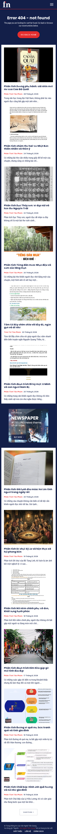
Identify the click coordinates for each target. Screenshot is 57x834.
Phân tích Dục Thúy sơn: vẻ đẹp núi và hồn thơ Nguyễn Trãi (26, 207)
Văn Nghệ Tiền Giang (27, 828)
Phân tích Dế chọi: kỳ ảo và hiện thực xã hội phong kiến (27, 550)
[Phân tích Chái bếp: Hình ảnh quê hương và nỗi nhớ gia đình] (28, 765)
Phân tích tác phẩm (13, 94)
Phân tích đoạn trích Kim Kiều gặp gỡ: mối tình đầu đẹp (26, 669)
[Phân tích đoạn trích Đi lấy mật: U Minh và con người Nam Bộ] (28, 362)
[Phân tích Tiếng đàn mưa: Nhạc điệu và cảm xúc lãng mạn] (28, 243)
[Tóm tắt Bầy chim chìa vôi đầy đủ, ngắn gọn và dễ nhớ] (28, 303)
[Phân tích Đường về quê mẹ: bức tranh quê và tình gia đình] (28, 706)
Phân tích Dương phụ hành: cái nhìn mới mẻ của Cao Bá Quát (28, 88)
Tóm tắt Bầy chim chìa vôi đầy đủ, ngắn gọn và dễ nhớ (27, 326)
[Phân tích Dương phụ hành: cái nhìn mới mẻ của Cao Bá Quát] (28, 64)
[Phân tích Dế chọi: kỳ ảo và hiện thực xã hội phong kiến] (28, 527)
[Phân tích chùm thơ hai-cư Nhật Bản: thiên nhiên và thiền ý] (28, 124)
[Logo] (7, 4)
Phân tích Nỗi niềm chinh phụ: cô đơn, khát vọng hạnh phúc (26, 610)
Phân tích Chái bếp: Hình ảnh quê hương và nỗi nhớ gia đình (28, 788)
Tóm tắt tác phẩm (12, 332)
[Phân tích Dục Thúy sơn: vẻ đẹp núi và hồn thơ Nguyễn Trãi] (28, 184)
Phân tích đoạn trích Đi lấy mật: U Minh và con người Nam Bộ (27, 385)
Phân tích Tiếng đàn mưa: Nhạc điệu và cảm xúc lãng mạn (27, 266)
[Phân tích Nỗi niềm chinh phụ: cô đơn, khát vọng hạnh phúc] (28, 586)
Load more (27, 812)
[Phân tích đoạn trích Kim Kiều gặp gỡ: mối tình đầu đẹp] (28, 646)
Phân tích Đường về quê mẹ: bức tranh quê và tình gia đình (27, 729)
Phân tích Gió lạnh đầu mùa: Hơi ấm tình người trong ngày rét (28, 491)
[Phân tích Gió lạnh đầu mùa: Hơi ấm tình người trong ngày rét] (28, 467)
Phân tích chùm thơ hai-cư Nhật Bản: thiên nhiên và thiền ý (26, 147)
